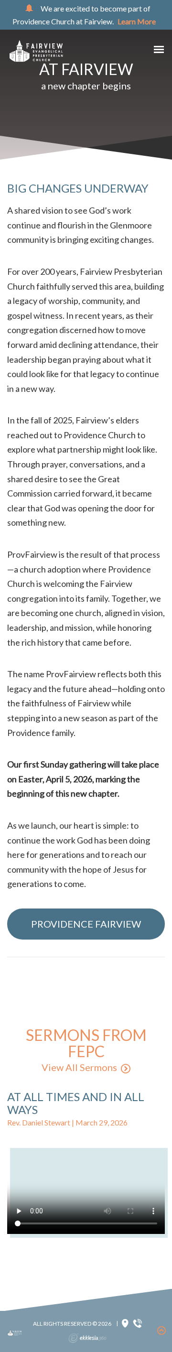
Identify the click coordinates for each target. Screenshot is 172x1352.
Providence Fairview (86, 924)
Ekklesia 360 (87, 1338)
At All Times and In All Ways (75, 1103)
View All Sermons (79, 1067)
